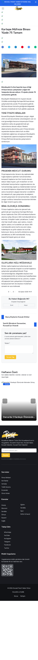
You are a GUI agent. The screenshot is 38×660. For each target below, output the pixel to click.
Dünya (3, 514)
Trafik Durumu (6, 487)
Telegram (7, 542)
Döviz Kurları (5, 493)
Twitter (6, 548)
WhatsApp (7, 532)
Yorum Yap (10, 357)
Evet (11, 305)
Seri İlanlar (4, 481)
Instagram (7, 538)
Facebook (7, 545)
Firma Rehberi (6, 477)
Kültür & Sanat (25, 514)
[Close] (35, 2)
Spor (22, 511)
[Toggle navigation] (2, 8)
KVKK (10, 459)
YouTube (7, 535)
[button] (32, 8)
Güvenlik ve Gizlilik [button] (18, 592)
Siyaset (3, 518)
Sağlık (3, 521)
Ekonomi (4, 508)
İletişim (22, 596)
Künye (16, 596)
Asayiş (3, 505)
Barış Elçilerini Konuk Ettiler (17, 317)
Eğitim (22, 505)
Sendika (4, 511)
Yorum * (7, 343)
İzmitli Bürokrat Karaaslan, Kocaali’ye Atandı (14, 324)
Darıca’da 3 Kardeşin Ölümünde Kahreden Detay (19, 417)
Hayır (26, 305)
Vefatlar (4, 484)
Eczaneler (4, 490)
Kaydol (5, 455)
